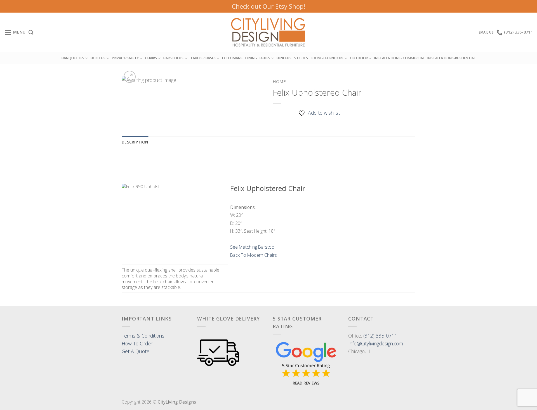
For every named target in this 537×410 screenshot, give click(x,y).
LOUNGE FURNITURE (327, 58)
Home (279, 81)
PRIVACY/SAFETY (125, 58)
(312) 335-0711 (380, 335)
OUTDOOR (359, 58)
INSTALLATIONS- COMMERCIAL (399, 58)
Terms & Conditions (143, 335)
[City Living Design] (268, 32)
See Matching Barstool (252, 247)
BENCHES (284, 58)
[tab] (135, 142)
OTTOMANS (232, 58)
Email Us (486, 32)
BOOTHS (98, 58)
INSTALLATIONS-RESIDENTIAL (451, 58)
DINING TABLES (257, 58)
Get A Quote (135, 351)
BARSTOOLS (173, 58)
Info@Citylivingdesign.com (375, 343)
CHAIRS (151, 58)
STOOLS (301, 58)
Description (135, 142)
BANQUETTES (73, 58)
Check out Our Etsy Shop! (268, 6)
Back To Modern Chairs (253, 255)
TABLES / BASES (203, 58)
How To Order (137, 343)
